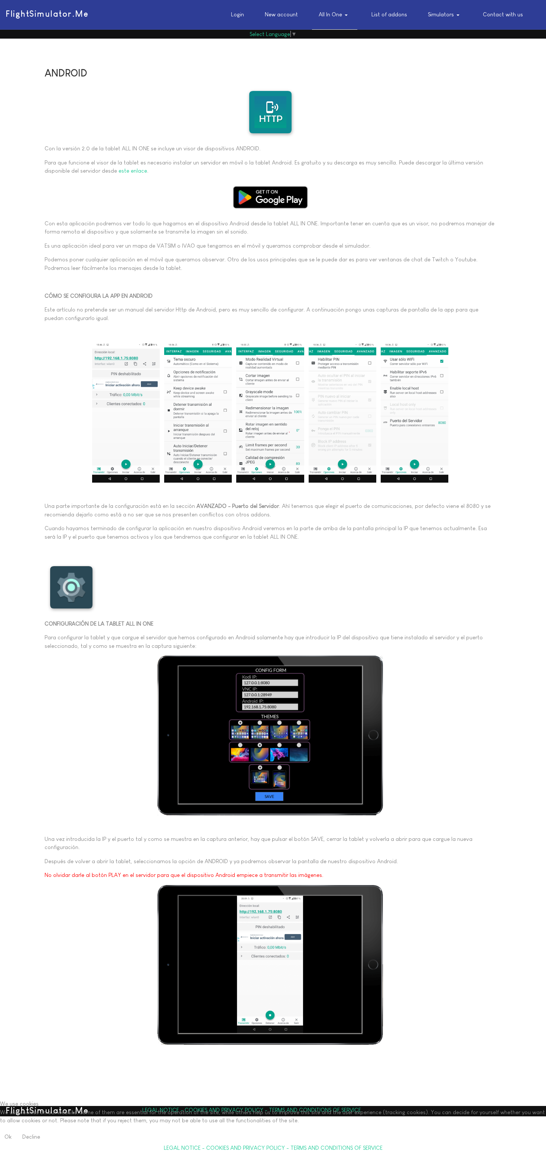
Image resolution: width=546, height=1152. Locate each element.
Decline (31, 1136)
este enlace (132, 170)
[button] (335, 15)
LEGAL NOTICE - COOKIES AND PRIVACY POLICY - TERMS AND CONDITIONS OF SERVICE (273, 1148)
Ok (8, 1136)
